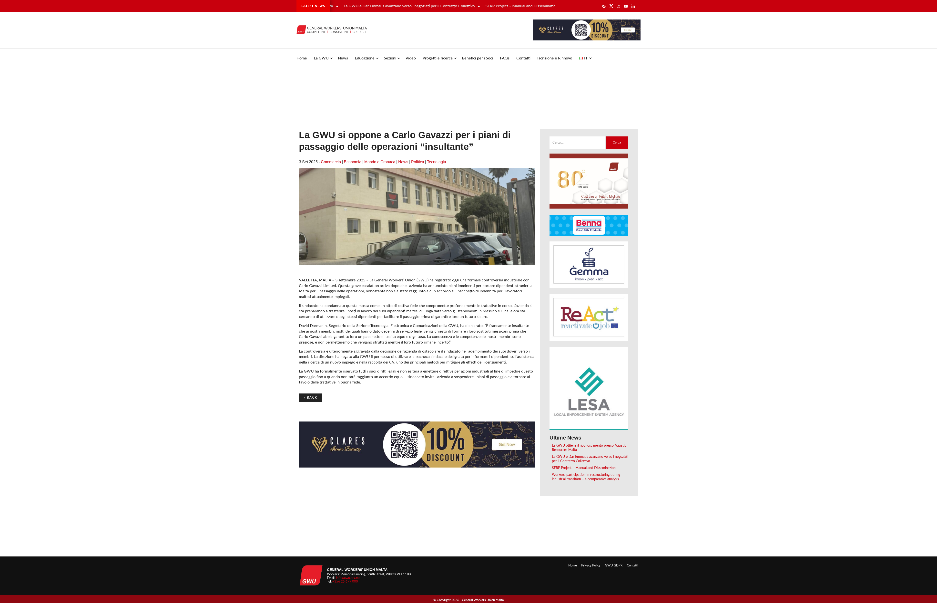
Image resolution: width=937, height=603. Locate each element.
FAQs (504, 58)
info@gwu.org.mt (348, 577)
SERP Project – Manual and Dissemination (500, 6)
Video (411, 58)
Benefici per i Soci (477, 58)
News (343, 58)
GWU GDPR (613, 565)
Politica (417, 162)
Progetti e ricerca (438, 58)
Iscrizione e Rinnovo (554, 58)
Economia (352, 162)
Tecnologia (436, 162)
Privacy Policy (591, 565)
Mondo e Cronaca (379, 162)
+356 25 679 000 (345, 581)
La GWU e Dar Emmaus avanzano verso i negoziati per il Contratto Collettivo (387, 6)
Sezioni (390, 58)
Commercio (331, 162)
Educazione (365, 58)
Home (301, 58)
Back (310, 397)
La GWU (321, 58)
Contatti (523, 58)
